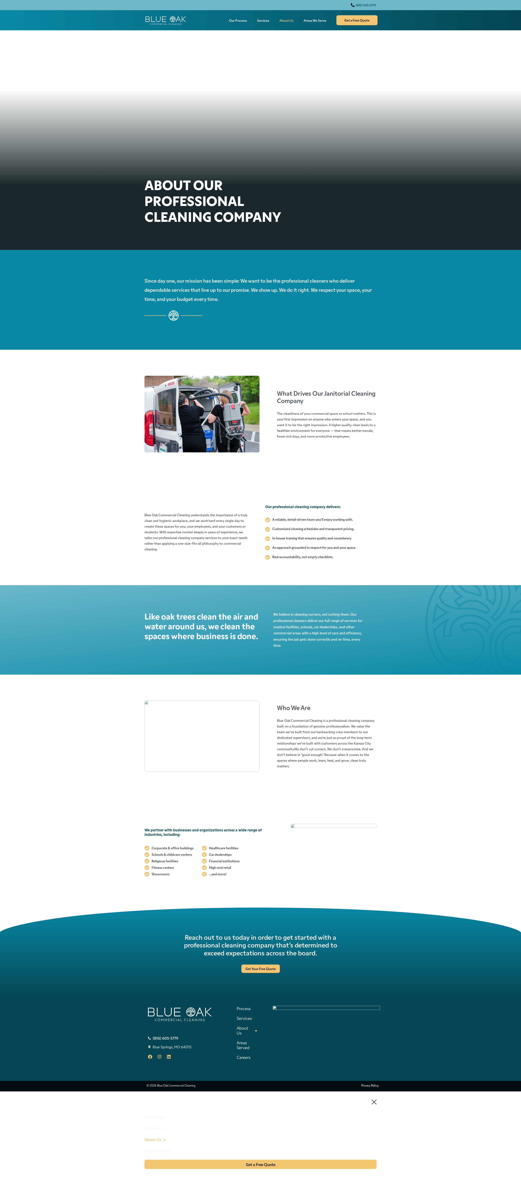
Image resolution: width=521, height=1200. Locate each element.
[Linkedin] (169, 1057)
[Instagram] (159, 1057)
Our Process (238, 20)
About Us (286, 20)
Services (263, 20)
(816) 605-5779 (366, 5)
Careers (244, 1057)
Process (244, 1008)
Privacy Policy (370, 1085)
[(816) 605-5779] (353, 5)
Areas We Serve (315, 20)
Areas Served (243, 1045)
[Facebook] (150, 1057)
